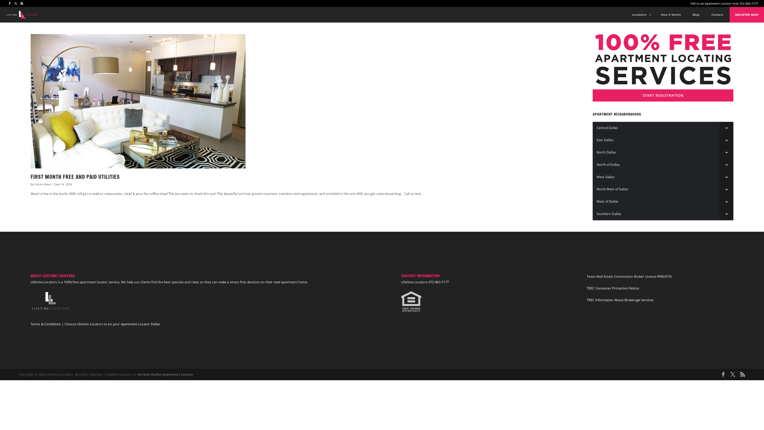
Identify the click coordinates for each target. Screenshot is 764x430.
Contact (717, 15)
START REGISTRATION (663, 95)
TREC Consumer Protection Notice (613, 288)
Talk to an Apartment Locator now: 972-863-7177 (724, 3)
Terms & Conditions (46, 324)
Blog (696, 15)
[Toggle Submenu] (726, 128)
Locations (639, 15)
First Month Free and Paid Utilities (75, 177)
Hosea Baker (43, 184)
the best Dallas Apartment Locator (165, 374)
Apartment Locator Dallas (140, 324)
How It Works (671, 15)
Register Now (746, 15)
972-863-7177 (439, 282)
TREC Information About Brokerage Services (620, 300)
